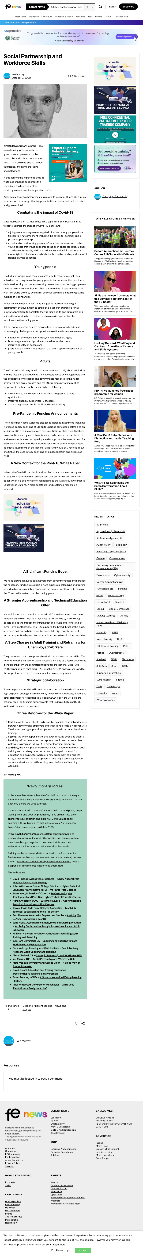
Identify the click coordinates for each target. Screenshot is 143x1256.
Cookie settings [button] (60, 1250)
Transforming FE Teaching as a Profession (35, 973)
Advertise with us (14, 1160)
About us (10, 1148)
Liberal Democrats (119, 608)
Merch (108, 16)
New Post (10, 1207)
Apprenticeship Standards (110, 531)
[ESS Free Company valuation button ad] (115, 129)
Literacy (124, 615)
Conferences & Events (62, 1185)
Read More (59, 1244)
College (100, 558)
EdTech (54, 1120)
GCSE (99, 595)
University (101, 693)
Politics (100, 652)
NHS (119, 639)
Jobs (90, 16)
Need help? (11, 1222)
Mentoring (101, 632)
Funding (122, 588)
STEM (125, 666)
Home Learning (116, 595)
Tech (99, 686)
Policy (126, 646)
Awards (54, 1182)
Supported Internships (108, 672)
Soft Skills (101, 666)
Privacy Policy (12, 1163)
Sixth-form (128, 659)
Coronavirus (102, 575)
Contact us (11, 1151)
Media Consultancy (106, 1155)
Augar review (103, 544)
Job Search (56, 1155)
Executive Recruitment (62, 1152)
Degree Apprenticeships (109, 581)
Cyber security (122, 575)
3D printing (102, 524)
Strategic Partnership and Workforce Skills (59, 955)
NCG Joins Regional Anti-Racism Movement (67, 7)
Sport (114, 666)
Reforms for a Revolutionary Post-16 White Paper (43, 861)
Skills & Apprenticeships (63, 1129)
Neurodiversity (104, 639)
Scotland (101, 659)
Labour (100, 608)
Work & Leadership (60, 1126)
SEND (114, 659)
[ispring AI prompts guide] (23, 549)
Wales (115, 693)
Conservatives (117, 558)
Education (56, 1117)
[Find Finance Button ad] (115, 158)
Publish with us (13, 1157)
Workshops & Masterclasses (66, 1203)
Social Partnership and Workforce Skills (54, 959)
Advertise (80, 16)
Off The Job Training (107, 646)
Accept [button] (83, 1250)
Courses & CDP (59, 1188)
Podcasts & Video (64, 16)
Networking (56, 1191)
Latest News (20, 16)
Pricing (99, 1142)
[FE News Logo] (13, 6)
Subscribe (128, 6)
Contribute (47, 16)
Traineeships (113, 686)
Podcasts (10, 1182)
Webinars (55, 1200)
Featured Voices (104, 1120)
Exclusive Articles (105, 1117)
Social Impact (58, 1132)
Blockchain (121, 544)
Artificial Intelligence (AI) (109, 538)
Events (98, 16)
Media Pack (102, 1146)
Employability (58, 1123)
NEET (115, 632)
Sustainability (103, 679)
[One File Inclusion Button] (23, 519)
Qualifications (116, 652)
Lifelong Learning (105, 615)
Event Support (103, 1158)
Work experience (105, 700)
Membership (11, 1219)
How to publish (13, 1201)
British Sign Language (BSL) (111, 551)
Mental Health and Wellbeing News (112, 624)
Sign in (112, 6)
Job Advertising (104, 1152)
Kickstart (119, 602)
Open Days (56, 1194)
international (103, 602)
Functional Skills (104, 588)
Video (8, 1185)
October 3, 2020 (21, 77)
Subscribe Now (121, 16)
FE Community (12, 1154)
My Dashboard (12, 1210)
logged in (31, 1078)
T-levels (120, 679)
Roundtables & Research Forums (68, 1197)
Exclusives (34, 16)
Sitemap (9, 1166)
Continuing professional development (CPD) (109, 566)
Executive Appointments (63, 1148)
